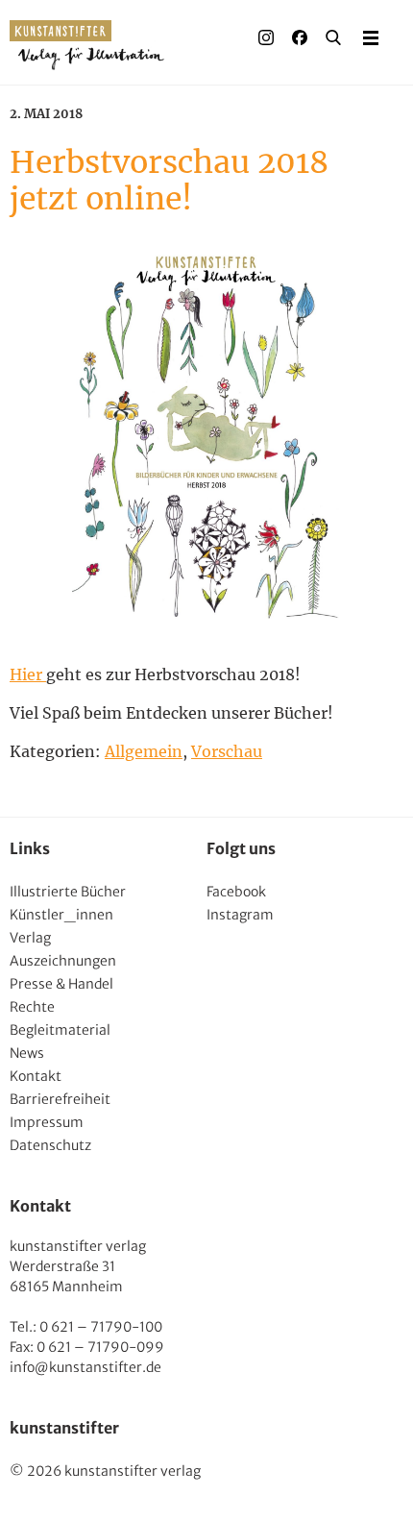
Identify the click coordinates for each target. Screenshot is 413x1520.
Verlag (30, 937)
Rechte (32, 1007)
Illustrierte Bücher (68, 891)
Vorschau (226, 751)
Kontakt (35, 1076)
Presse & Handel (61, 984)
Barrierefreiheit (60, 1099)
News (27, 1053)
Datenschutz (50, 1145)
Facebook (236, 891)
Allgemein (143, 751)
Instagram (240, 914)
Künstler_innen (61, 914)
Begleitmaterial (60, 1030)
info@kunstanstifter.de (85, 1367)
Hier (28, 674)
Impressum (47, 1122)
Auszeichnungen (63, 960)
